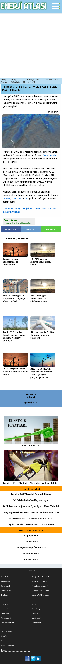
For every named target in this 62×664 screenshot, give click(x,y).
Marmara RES (31, 553)
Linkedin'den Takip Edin (38, 658)
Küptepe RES (31, 535)
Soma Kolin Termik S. (40, 586)
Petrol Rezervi (6, 618)
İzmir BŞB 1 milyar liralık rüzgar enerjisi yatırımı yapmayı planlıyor (14, 336)
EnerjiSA (35, 613)
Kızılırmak (4, 609)
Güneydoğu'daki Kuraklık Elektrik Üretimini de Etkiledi (31, 512)
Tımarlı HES (31, 541)
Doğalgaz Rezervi (7, 622)
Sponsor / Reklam (7, 645)
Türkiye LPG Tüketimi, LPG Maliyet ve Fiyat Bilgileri (31, 483)
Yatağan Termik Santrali (40, 577)
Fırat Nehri (5, 604)
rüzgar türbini (49, 155)
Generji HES (31, 559)
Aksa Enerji (36, 609)
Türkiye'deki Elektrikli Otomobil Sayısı (31, 494)
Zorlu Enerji (36, 622)
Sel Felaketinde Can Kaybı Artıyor (31, 500)
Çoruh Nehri (5, 613)
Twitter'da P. (31, 229)
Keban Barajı (5, 586)
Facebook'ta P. (11, 229)
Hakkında (4, 641)
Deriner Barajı (6, 590)
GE (26, 198)
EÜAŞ (34, 604)
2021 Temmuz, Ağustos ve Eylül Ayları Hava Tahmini (31, 506)
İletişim (3, 650)
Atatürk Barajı (6, 577)
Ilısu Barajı (5, 595)
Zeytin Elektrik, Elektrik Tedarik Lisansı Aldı (30, 524)
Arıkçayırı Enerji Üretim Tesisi (31, 547)
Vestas (6, 198)
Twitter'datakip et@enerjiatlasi (31, 398)
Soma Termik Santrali (40, 581)
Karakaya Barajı (6, 581)
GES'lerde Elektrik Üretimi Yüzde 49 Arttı (31, 518)
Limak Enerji (36, 618)
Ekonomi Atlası (6, 631)
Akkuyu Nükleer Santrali (41, 595)
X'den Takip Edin (33, 658)
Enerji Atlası (31, 570)
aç (55, 6)
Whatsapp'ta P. (51, 229)
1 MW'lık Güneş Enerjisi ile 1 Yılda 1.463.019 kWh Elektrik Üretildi (29, 210)
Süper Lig (4, 636)
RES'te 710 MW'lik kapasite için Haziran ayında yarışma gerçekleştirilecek (41, 373)
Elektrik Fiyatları (31, 445)
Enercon (16, 198)
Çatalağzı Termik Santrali (41, 590)
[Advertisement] (31, 45)
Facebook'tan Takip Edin (27, 658)
